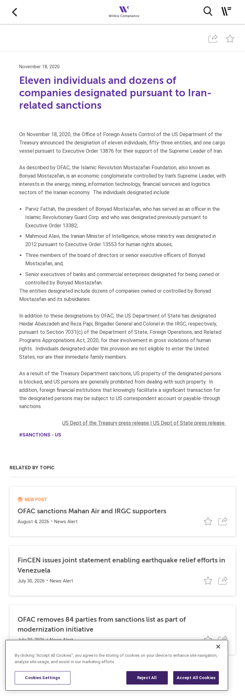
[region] (116, 665)
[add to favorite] (230, 39)
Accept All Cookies (196, 677)
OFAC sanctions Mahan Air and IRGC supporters (92, 511)
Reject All (147, 677)
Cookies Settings (42, 677)
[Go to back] (14, 12)
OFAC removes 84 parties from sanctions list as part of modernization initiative (102, 624)
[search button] (208, 11)
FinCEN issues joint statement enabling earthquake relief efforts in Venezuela (121, 565)
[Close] (218, 647)
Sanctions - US (41, 435)
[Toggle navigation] (226, 11)
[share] (213, 39)
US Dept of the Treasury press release (105, 423)
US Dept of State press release (189, 423)
